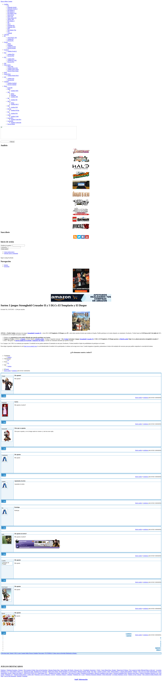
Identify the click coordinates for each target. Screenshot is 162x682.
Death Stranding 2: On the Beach (68, 671)
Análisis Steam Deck (13, 75)
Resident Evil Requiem (87, 673)
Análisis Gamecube (16, 122)
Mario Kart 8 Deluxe (122, 670)
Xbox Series (7, 65)
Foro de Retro (11, 124)
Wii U (9, 24)
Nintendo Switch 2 (12, 9)
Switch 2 (6, 49)
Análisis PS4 (10, 54)
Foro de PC (10, 40)
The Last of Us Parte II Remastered (147, 671)
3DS (8, 92)
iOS (8, 31)
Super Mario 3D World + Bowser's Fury (71, 670)
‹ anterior (128, 636)
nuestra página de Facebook (23, 340)
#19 (160, 558)
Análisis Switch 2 (12, 51)
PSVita (9, 109)
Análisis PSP (14, 107)
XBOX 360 (10, 19)
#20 (160, 584)
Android (9, 33)
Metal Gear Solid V (17, 673)
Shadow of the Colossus (134, 674)
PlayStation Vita (11, 30)
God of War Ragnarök (10, 676)
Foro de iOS (10, 80)
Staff (76, 679)
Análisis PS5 (10, 59)
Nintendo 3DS (11, 27)
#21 (160, 611)
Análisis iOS (10, 78)
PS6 (5, 63)
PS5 (5, 57)
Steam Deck (10, 15)
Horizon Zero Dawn (133, 673)
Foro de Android (11, 84)
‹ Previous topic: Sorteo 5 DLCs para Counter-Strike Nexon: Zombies (19, 653)
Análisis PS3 (14, 113)
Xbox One (10, 16)
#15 (160, 453)
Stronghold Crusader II (34, 333)
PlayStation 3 (11, 21)
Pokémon (9, 45)
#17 (160, 505)
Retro (5, 86)
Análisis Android (11, 83)
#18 (160, 532)
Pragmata (24, 676)
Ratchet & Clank (28, 671)
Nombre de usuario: (6, 245)
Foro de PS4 (10, 56)
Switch (6, 42)
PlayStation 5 (11, 12)
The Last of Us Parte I (74, 673)
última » (158, 650)
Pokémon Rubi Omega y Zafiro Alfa (24, 674)
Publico (9, 357)
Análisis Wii (14, 99)
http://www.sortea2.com (30, 346)
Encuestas (6, 266)
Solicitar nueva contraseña (11, 253)
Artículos (6, 34)
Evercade (9, 87)
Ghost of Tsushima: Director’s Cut (149, 673)
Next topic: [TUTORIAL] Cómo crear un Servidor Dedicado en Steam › (57, 653)
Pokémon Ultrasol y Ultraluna (64, 674)
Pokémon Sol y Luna (79, 674)
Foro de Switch (11, 48)
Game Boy (10, 118)
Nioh (108, 671)
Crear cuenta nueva (9, 252)
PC (8, 5)
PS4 (5, 52)
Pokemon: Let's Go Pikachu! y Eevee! (45, 674)
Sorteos (6, 265)
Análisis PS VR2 (12, 60)
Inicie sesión (7, 370)
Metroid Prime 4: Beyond (148, 670)
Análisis (6, 4)
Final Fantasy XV (42, 673)
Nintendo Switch (11, 7)
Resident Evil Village (54, 673)
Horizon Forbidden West (120, 673)
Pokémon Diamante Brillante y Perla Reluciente (98, 674)
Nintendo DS (11, 25)
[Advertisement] (81, 655)
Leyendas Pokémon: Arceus (119, 674)
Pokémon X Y (9, 674)
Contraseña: (4, 247)
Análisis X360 (14, 116)
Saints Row (64, 673)
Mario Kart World (53, 671)
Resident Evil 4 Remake (40, 671)
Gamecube (10, 121)
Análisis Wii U (15, 104)
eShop (9, 43)
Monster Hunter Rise (54, 670)
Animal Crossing (101, 671)
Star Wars (93, 671)
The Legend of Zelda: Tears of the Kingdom (36, 670)
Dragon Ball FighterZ (126, 671)
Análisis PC (10, 39)
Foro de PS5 (10, 62)
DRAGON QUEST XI (30, 673)
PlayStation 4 (11, 10)
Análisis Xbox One (12, 68)
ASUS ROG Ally (12, 37)
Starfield (19, 676)
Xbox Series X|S (11, 18)
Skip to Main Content (6, 1)
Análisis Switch (11, 46)
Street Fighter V (115, 671)
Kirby (98, 670)
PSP (8, 28)
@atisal (23, 339)
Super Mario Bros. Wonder (108, 670)
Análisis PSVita (15, 110)
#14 (160, 426)
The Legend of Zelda (134, 670)
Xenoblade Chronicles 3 (89, 670)
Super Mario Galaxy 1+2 (16, 671)
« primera (128, 634)
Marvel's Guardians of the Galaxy (104, 673)
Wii (8, 22)
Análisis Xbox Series (13, 69)
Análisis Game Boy (16, 119)
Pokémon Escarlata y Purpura (15, 670)
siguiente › (158, 648)
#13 (160, 400)
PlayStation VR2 (11, 13)
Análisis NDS (14, 90)
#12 (160, 374)
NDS (8, 89)
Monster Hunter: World (84, 671)
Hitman (135, 671)
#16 (160, 479)
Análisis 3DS (14, 96)
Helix (5, 72)
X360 (8, 115)
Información (83, 679)
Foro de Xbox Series (12, 71)
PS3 (8, 112)
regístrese (14, 370)
